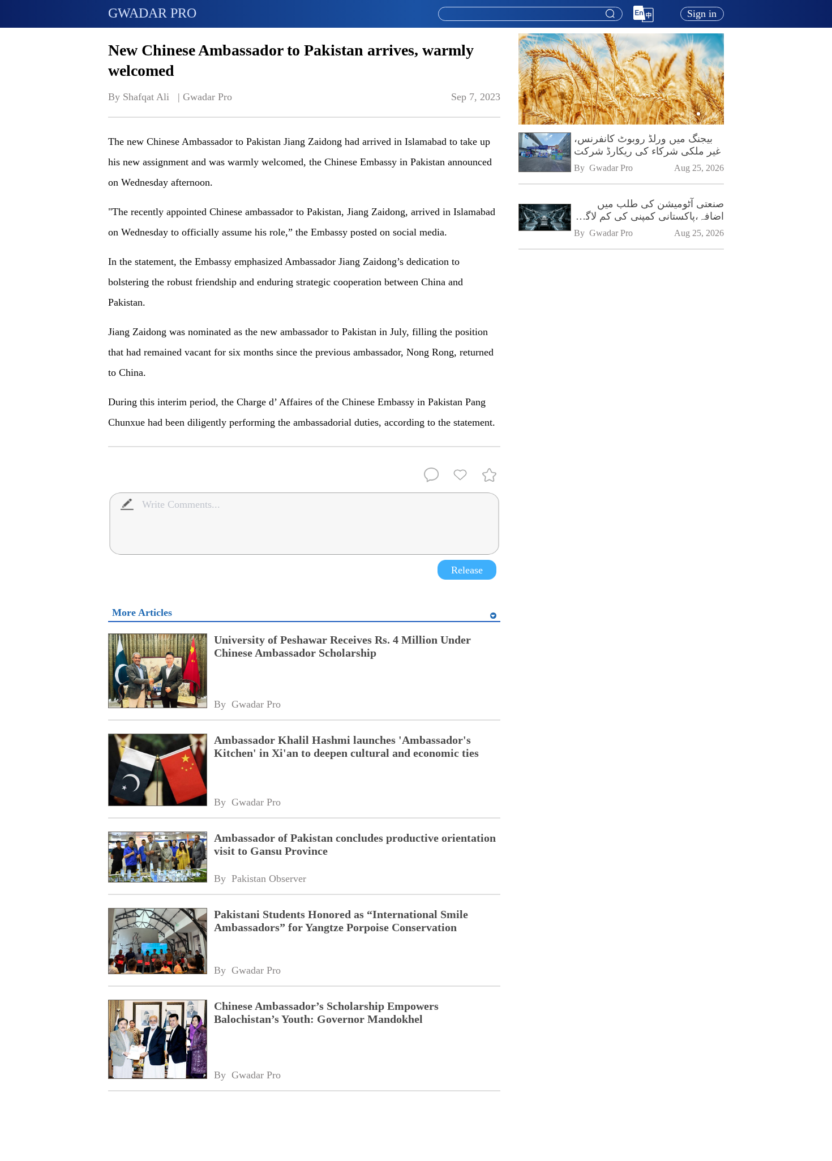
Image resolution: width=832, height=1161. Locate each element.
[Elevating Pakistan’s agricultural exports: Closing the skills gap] (621, 122)
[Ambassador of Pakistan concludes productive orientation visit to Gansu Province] (157, 858)
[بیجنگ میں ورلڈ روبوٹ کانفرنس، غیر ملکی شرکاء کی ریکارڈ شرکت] (544, 153)
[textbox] (530, 14)
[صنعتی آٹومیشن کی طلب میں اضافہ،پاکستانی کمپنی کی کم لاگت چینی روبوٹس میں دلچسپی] (544, 218)
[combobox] (529, 14)
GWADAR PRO (152, 13)
